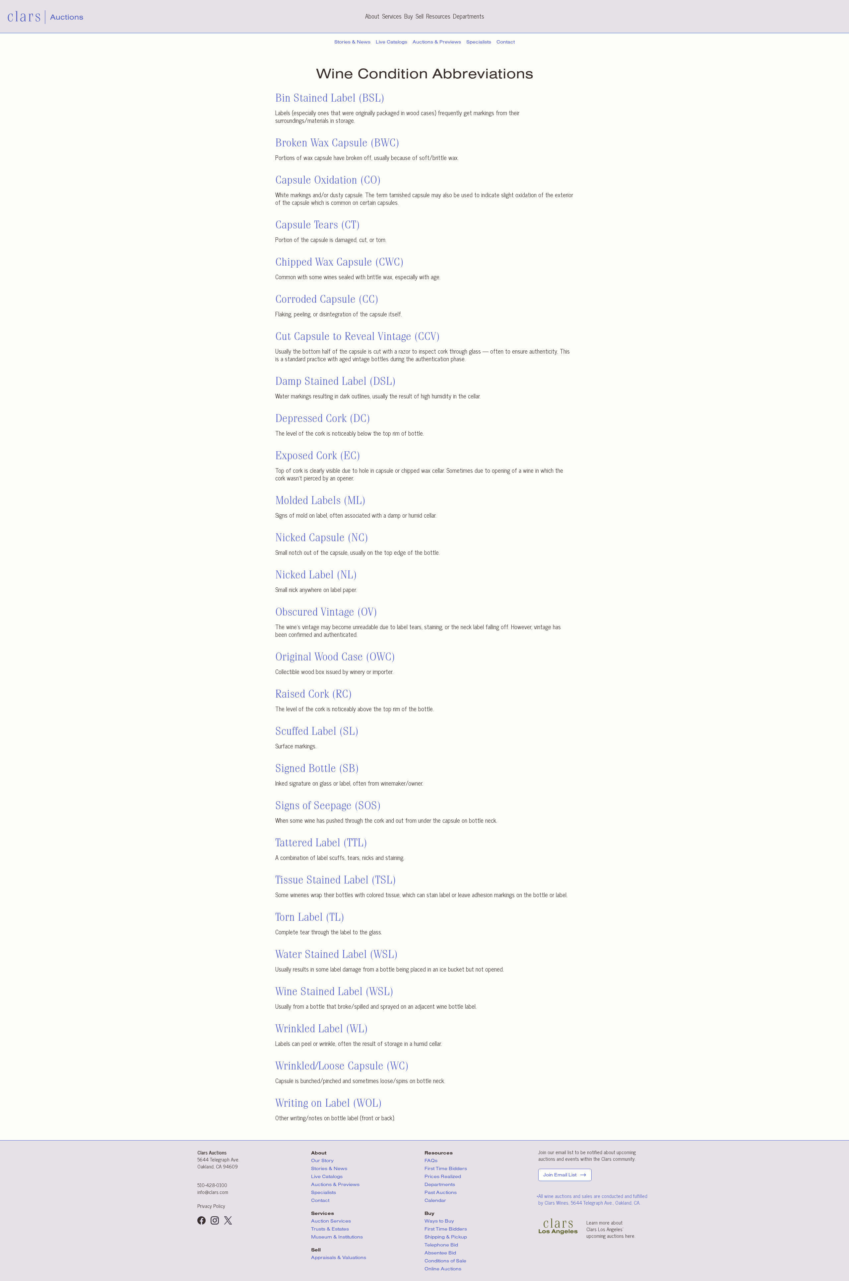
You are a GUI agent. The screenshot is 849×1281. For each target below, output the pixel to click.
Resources (438, 16)
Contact (505, 42)
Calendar (435, 1200)
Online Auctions (442, 1269)
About (372, 16)
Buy (408, 16)
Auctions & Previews (437, 42)
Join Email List (559, 1175)
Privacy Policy (211, 1206)
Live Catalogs (391, 42)
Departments (468, 16)
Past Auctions (440, 1192)
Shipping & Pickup (445, 1237)
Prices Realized (442, 1176)
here (629, 1236)
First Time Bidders (445, 1168)
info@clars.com (212, 1192)
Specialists (478, 42)
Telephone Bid (441, 1245)
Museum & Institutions (337, 1237)
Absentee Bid (440, 1253)
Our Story (322, 1160)
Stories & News (352, 42)
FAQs (430, 1160)
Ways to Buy (439, 1221)
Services (392, 16)
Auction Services (331, 1221)
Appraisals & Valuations (338, 1257)
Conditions (445, 1261)
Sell (420, 16)
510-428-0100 (212, 1185)
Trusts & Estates (330, 1229)
